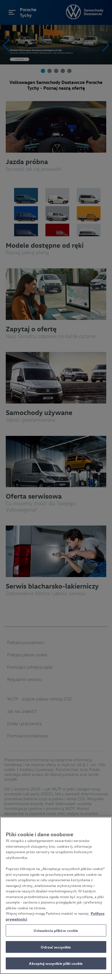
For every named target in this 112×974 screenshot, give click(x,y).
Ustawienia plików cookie (56, 930)
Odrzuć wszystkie (56, 947)
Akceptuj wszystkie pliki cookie (56, 963)
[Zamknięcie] (105, 824)
